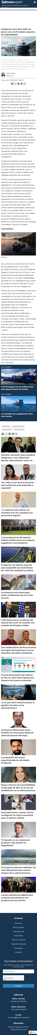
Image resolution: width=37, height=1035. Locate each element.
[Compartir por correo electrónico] (21, 83)
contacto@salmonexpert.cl (18, 1017)
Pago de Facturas (18, 944)
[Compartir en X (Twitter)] (15, 83)
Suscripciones (18, 931)
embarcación (18, 426)
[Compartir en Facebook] (12, 83)
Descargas (18, 948)
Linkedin (18, 952)
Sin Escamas (23, 5)
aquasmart (7, 429)
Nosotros (5, 7)
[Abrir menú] (34, 2)
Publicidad (18, 935)
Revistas (15, 5)
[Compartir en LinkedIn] (18, 83)
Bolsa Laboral (7, 5)
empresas (6, 426)
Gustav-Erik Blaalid (18, 1001)
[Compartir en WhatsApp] (24, 83)
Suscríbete (18, 986)
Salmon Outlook (18, 940)
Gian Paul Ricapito (18, 1009)
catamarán (19, 429)
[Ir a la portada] (16, 2)
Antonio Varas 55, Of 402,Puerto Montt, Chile (18, 1028)
